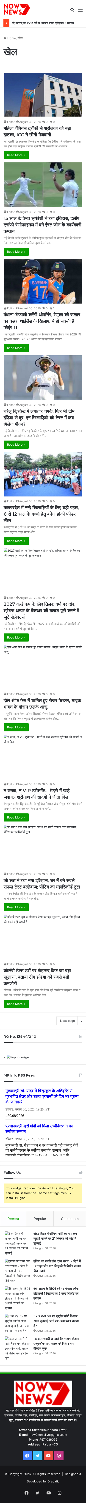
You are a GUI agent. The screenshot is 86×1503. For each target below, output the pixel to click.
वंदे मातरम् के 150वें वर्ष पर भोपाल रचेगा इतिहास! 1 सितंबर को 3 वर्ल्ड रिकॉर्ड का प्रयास (55, 1293)
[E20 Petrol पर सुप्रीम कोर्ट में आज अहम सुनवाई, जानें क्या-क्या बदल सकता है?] (17, 1323)
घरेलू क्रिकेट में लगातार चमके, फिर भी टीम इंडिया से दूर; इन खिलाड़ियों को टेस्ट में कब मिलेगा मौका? (39, 417)
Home (11, 38)
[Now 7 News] (17, 9)
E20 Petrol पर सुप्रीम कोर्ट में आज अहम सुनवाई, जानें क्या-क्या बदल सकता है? (56, 1321)
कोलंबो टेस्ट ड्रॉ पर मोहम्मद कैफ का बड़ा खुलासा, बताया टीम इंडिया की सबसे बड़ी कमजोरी (37, 977)
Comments (70, 1219)
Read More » (16, 155)
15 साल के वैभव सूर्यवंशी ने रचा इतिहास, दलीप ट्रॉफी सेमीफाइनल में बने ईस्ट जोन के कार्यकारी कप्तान (42, 225)
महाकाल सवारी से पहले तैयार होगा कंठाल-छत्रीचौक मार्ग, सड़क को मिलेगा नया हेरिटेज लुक (56, 1344)
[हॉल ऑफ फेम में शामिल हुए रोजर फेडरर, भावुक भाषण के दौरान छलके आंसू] (43, 667)
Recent (13, 1219)
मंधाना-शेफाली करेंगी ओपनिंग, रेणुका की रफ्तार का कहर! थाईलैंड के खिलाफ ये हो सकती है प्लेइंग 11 (42, 321)
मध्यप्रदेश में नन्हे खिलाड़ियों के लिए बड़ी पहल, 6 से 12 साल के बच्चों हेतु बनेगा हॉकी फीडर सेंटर (41, 514)
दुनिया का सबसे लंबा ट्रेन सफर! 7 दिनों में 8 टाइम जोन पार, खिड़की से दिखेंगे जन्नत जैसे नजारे (57, 1266)
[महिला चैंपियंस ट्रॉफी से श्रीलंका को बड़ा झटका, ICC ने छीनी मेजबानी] (43, 95)
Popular (40, 1219)
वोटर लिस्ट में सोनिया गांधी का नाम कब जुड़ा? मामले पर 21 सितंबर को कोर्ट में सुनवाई (55, 1238)
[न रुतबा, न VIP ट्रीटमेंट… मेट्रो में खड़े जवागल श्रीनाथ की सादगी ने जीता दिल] (43, 757)
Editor (10, 122)
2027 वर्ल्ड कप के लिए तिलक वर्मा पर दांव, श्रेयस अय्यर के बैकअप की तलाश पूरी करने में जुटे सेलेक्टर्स (41, 610)
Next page (67, 1020)
